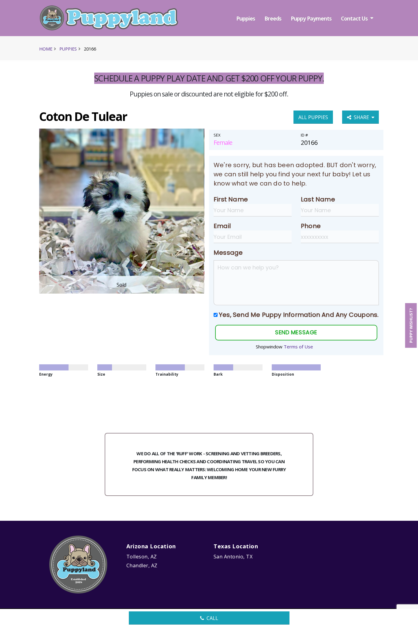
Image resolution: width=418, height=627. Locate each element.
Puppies (245, 18)
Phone (311, 226)
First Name (231, 199)
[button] (407, 620)
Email (222, 226)
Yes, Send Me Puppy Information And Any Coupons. (299, 314)
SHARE (362, 117)
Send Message (296, 332)
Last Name (318, 199)
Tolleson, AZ (141, 556)
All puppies (313, 117)
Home (45, 49)
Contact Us (354, 18)
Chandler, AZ (142, 565)
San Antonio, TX (233, 556)
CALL (212, 618)
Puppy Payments (311, 18)
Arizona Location (151, 546)
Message (228, 252)
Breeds (272, 18)
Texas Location (236, 546)
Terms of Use (298, 347)
